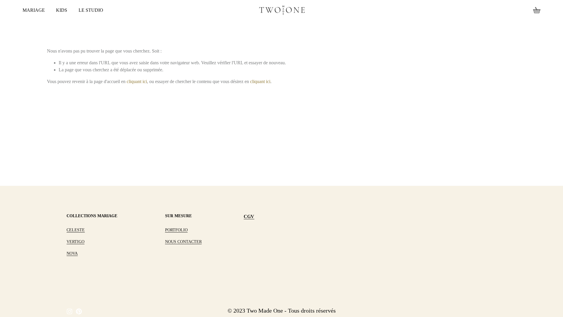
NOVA (72, 253)
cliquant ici (137, 81)
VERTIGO (75, 242)
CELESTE (76, 230)
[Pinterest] (79, 311)
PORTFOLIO (176, 230)
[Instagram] (69, 311)
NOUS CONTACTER (183, 242)
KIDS (61, 10)
